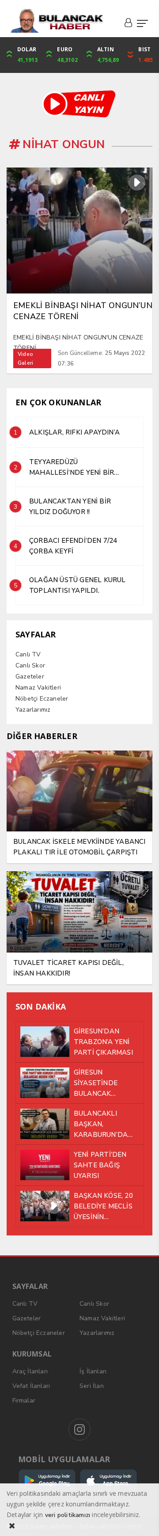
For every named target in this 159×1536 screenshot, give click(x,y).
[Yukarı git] (141, 1518)
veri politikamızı (67, 1515)
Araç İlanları (30, 1371)
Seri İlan (92, 1386)
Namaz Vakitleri (38, 687)
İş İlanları (93, 1371)
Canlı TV (28, 654)
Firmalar (24, 1400)
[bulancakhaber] (57, 20)
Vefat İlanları (31, 1386)
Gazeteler (29, 676)
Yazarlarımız (32, 709)
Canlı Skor (30, 665)
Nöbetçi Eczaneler (41, 698)
